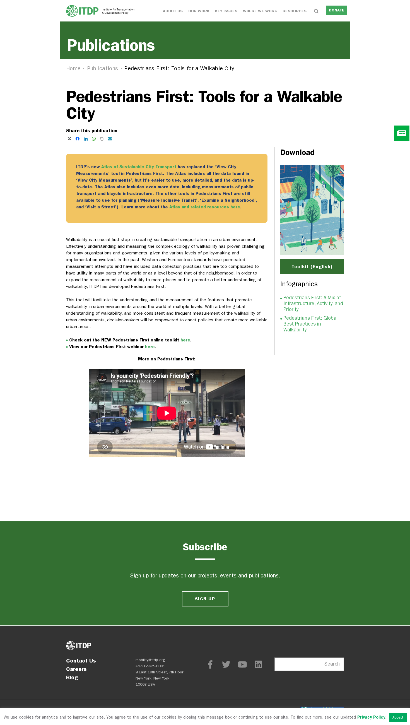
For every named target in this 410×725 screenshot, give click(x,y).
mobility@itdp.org (150, 659)
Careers (76, 669)
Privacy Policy (371, 717)
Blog (72, 677)
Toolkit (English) (312, 266)
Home (73, 68)
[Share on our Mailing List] (110, 138)
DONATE (336, 10)
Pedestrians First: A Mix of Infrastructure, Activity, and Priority (313, 303)
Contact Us (81, 660)
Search (332, 664)
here (185, 340)
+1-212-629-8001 (150, 666)
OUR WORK (198, 11)
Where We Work (260, 11)
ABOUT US (173, 11)
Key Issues (226, 11)
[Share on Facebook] (77, 138)
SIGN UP (205, 598)
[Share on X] (69, 138)
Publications (102, 68)
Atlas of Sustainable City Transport (138, 166)
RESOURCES (295, 11)
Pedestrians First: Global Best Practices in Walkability (310, 324)
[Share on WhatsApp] (93, 138)
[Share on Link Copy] (101, 138)
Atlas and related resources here (204, 206)
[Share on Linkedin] (85, 138)
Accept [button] (397, 717)
